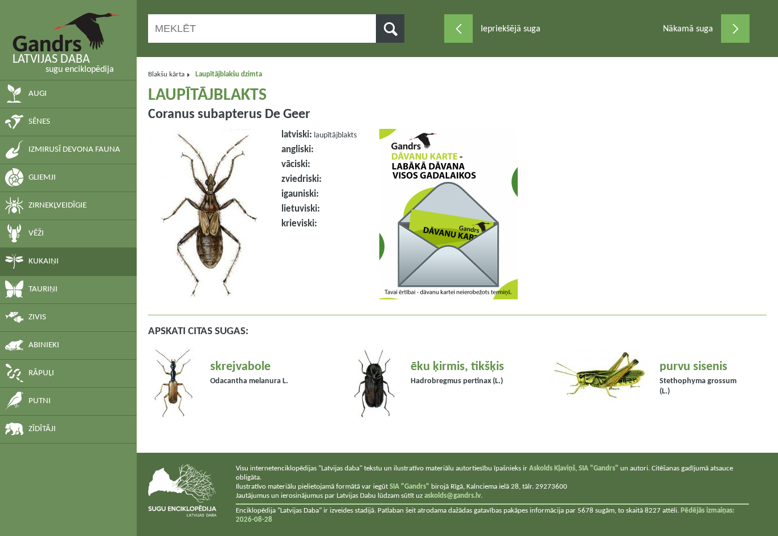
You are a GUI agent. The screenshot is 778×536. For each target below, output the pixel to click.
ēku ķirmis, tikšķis (457, 367)
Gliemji (42, 177)
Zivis (37, 317)
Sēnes (39, 121)
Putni (39, 401)
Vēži (36, 233)
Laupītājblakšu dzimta (228, 74)
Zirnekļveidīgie (57, 205)
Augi (37, 94)
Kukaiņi (43, 261)
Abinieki (43, 345)
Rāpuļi (41, 373)
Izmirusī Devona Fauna (74, 149)
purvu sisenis (693, 367)
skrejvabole (240, 367)
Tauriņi (43, 289)
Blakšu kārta (166, 74)
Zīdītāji (42, 429)
